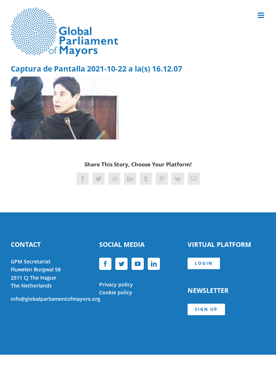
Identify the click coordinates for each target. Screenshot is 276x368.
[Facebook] (105, 264)
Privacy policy (116, 284)
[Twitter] (121, 264)
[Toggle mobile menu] (261, 15)
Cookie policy (115, 292)
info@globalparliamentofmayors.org (55, 298)
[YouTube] (138, 264)
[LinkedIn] (154, 264)
